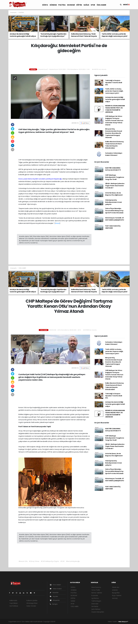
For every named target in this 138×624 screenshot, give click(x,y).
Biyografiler (116, 593)
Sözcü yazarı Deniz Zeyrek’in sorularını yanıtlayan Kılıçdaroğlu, (40, 179)
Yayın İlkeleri (13, 603)
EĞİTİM (79, 5)
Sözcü (57, 223)
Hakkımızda (13, 600)
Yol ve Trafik (95, 590)
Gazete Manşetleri (97, 612)
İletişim (55, 604)
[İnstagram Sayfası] (17, 593)
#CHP (62, 561)
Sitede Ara (115, 587)
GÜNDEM (53, 5)
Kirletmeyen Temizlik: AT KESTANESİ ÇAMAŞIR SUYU (114, 219)
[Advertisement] (69, 61)
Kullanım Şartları (31, 600)
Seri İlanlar (94, 606)
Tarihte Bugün (96, 601)
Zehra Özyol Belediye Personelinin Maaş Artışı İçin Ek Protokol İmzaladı (114, 210)
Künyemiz (56, 600)
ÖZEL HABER (101, 5)
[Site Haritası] (31, 593)
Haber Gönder (31, 606)
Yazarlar (55, 593)
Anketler (115, 590)
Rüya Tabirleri (116, 595)
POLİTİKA (62, 5)
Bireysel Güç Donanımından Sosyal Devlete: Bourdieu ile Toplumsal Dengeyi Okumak (113, 133)
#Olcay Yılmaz (34, 561)
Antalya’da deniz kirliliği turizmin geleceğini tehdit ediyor (115, 99)
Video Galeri (57, 589)
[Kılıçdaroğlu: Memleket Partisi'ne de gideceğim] (50, 96)
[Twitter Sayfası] (13, 593)
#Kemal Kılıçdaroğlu (73, 561)
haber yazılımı (60, 622)
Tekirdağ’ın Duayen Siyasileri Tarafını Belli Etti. (113, 82)
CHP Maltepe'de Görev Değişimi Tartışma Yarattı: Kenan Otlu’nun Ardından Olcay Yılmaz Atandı (114, 120)
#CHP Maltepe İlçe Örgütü (50, 561)
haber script (97, 622)
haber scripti (79, 622)
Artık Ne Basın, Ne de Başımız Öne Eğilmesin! (114, 194)
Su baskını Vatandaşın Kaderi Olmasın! (113, 154)
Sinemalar (94, 604)
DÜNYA (45, 5)
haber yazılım (88, 622)
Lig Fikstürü (95, 598)
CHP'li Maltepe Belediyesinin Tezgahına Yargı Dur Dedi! (114, 177)
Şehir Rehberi (95, 609)
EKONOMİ (71, 5)
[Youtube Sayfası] (20, 593)
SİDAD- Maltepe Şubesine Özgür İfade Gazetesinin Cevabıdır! (114, 186)
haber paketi (69, 622)
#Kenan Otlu (23, 561)
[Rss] (28, 593)
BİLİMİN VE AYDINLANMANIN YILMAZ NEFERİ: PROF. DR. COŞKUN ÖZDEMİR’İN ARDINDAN (115, 109)
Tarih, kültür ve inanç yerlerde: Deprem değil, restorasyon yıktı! (114, 91)
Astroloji (114, 598)
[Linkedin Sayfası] (24, 593)
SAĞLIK (86, 5)
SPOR (93, 5)
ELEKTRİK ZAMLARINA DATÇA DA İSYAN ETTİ (113, 169)
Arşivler (55, 596)
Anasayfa (13, 12)
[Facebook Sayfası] (10, 593)
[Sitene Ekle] (35, 593)
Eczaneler (94, 595)
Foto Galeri (56, 585)
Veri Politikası (13, 606)
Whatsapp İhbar (31, 603)
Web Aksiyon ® (123, 622)
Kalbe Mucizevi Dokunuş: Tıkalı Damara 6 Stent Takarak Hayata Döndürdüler (114, 145)
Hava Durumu (96, 587)
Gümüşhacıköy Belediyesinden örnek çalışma (113, 202)
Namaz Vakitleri (96, 593)
